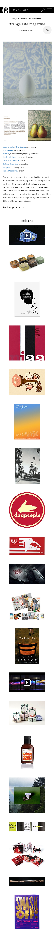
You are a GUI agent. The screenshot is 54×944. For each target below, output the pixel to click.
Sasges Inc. (8, 167)
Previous (23, 30)
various (6, 153)
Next (32, 30)
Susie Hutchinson (11, 160)
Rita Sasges (21, 147)
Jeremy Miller (9, 147)
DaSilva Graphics (10, 164)
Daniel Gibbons (10, 157)
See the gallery (11, 207)
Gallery (25, 10)
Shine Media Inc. (10, 171)
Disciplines (16, 10)
